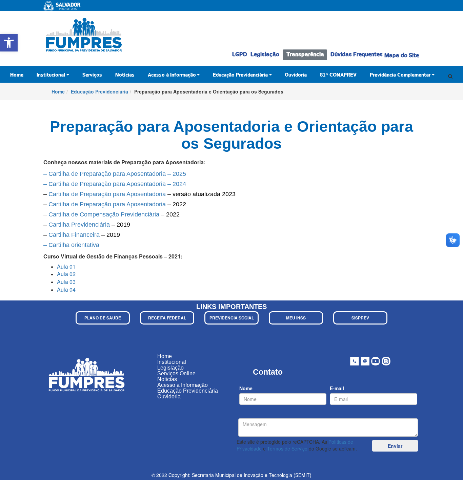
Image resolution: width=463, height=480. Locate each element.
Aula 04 (66, 289)
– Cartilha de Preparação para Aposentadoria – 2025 (114, 173)
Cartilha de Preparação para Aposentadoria (107, 194)
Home (16, 75)
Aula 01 (66, 266)
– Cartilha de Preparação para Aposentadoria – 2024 (114, 184)
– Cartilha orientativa (71, 245)
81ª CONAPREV (338, 75)
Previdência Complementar (400, 75)
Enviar (395, 445)
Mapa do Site (401, 55)
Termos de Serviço (287, 448)
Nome (246, 388)
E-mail (337, 388)
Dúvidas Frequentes (356, 54)
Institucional (51, 75)
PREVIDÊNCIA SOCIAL (231, 318)
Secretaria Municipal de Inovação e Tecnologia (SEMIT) (251, 475)
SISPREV (360, 318)
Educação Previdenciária (240, 75)
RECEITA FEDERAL (167, 318)
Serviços (92, 75)
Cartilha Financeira (74, 234)
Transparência (305, 54)
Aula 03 (66, 282)
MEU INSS (296, 318)
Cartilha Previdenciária (79, 224)
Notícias (125, 75)
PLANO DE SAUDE (102, 318)
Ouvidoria (296, 75)
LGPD (239, 54)
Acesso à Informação (172, 75)
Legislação (264, 54)
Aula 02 (66, 274)
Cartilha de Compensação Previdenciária (103, 214)
